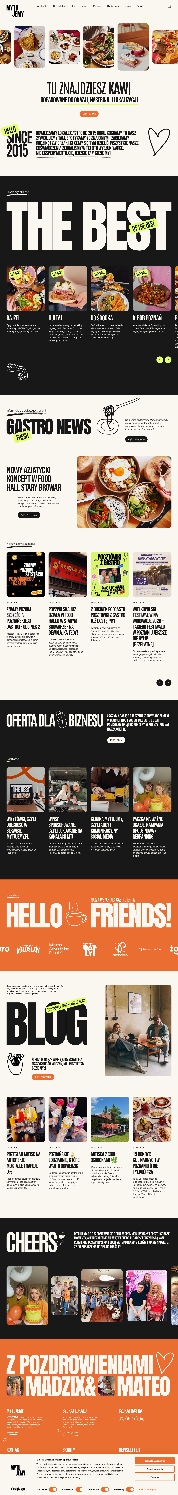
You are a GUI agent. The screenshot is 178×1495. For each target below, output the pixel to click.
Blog (73, 6)
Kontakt (140, 6)
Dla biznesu (113, 6)
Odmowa (154, 1477)
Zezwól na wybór (155, 1469)
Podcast (97, 6)
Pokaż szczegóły (147, 1489)
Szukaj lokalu (40, 6)
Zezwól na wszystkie (155, 1461)
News (84, 6)
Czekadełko (59, 6)
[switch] (79, 1489)
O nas (128, 6)
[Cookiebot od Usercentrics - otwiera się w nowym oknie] (18, 1489)
